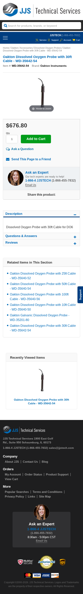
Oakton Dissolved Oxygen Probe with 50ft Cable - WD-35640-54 (43, 286)
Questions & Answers (21, 236)
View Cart (11, 479)
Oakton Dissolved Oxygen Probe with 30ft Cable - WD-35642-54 (43, 328)
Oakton (14, 48)
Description (13, 213)
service (43, 40)
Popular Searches (17, 491)
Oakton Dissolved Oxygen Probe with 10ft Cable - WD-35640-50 (43, 307)
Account (67, 40)
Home (6, 48)
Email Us (30, 184)
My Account (13, 474)
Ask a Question (22, 149)
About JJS (12, 461)
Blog (45, 461)
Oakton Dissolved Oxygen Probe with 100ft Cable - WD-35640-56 (39, 297)
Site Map (45, 496)
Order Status (33, 474)
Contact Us (30, 461)
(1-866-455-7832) (70, 35)
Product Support (57, 474)
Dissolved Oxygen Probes (47, 48)
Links (31, 496)
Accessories (26, 48)
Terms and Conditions (47, 491)
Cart (78, 40)
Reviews (11, 242)
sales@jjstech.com (61, 447)
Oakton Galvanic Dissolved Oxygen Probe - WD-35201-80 (39, 318)
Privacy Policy (14, 496)
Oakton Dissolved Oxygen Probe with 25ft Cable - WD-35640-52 (43, 276)
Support (55, 40)
